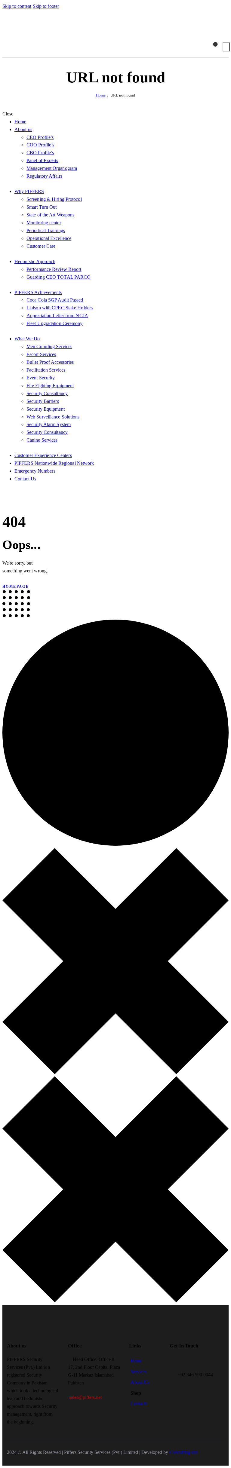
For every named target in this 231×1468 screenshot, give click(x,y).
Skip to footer (46, 6)
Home (101, 95)
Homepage (15, 586)
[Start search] (226, 46)
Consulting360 (182, 1452)
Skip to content (17, 6)
